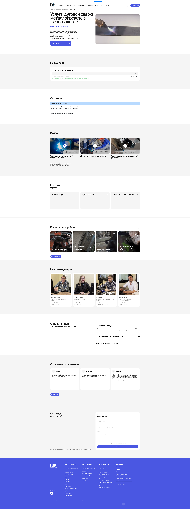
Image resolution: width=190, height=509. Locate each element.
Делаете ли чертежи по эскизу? (107, 343)
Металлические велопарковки (88, 469)
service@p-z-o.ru (119, 475)
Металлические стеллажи (87, 473)
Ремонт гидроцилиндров (104, 480)
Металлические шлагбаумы (87, 476)
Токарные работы (68, 476)
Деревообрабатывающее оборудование (104, 470)
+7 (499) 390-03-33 (56, 302)
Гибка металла (68, 484)
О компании (90, 5)
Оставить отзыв (54, 394)
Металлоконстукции (87, 464)
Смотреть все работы (55, 256)
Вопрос (98, 431)
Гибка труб (67, 479)
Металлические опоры (86, 471)
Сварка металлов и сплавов (123, 195)
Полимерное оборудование (104, 478)
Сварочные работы (69, 472)
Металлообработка (61, 5)
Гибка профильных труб (69, 477)
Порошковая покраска (69, 490)
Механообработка (68, 491)
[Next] (138, 227)
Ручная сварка (88, 195)
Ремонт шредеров (102, 485)
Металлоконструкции (71, 5)
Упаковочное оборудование (104, 487)
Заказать (55, 43)
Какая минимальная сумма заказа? (109, 336)
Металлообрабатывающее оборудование (104, 475)
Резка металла (68, 470)
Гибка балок (67, 481)
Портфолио (97, 5)
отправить (118, 446)
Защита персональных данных (79, 500)
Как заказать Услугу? (103, 326)
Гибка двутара (68, 483)
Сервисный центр (81, 5)
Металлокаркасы (85, 478)
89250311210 (101, 302)
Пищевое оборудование (103, 477)
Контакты (102, 5)
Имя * (98, 418)
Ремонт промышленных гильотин (105, 482)
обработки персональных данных (122, 443)
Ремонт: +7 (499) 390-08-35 (121, 474)
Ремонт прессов (102, 468)
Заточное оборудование (103, 472)
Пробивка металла (68, 495)
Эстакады (84, 480)
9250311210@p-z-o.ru (103, 304)
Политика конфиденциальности (56, 500)
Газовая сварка (58, 195)
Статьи (107, 5)
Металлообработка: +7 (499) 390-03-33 (123, 478)
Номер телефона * (100, 425)
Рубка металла (68, 493)
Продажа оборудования (98, 1)
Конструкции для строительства (88, 468)
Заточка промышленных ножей (71, 488)
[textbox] (98, 427)
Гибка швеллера (68, 486)
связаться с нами (135, 5)
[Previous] (134, 227)
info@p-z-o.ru (55, 304)
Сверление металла (69, 474)
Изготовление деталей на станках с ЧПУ (72, 469)
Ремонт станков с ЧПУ (103, 484)
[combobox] (100, 427)
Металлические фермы (86, 475)
